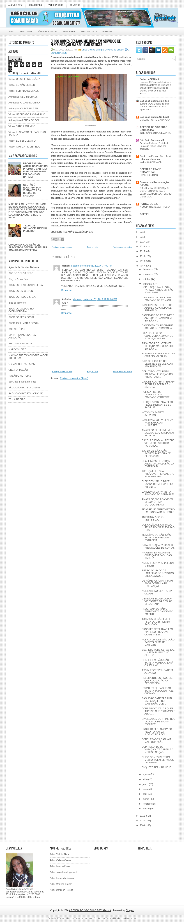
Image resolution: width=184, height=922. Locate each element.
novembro (148, 274)
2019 (143, 232)
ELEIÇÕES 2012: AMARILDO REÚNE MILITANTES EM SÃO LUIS (157, 405)
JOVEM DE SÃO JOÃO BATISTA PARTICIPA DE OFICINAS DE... (156, 453)
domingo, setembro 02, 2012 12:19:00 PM (95, 299)
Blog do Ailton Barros (19, 279)
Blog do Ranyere (17, 302)
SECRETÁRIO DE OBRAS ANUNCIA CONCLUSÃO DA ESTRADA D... (158, 464)
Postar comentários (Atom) (74, 378)
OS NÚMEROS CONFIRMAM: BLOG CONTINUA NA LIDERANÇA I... (158, 583)
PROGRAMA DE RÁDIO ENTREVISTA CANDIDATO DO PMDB (157, 612)
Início (11, 31)
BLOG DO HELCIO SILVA (22, 297)
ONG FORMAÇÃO (18, 370)
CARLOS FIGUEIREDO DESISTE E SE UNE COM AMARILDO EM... (157, 364)
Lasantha (88, 918)
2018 (143, 237)
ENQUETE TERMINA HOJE (156, 767)
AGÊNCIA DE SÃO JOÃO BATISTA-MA (153, 128)
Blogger (130, 910)
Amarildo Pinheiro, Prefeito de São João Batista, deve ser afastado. (154, 146)
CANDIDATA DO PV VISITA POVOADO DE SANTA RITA (158, 493)
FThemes (61, 918)
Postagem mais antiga (122, 247)
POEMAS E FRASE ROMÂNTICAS (150, 170)
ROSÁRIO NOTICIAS (19, 375)
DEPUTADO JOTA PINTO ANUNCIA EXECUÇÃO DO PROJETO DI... (157, 374)
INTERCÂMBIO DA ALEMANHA (155, 133)
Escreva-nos (26, 31)
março (146, 799)
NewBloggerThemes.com (125, 918)
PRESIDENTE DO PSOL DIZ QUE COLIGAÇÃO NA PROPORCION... (157, 681)
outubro (147, 279)
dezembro (148, 269)
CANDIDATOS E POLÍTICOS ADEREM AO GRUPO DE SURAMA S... (157, 308)
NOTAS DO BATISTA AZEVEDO (153, 414)
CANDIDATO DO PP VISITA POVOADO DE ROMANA (156, 299)
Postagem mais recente (62, 247)
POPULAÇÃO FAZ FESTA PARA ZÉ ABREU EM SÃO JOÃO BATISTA (157, 290)
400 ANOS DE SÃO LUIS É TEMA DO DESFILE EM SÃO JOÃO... (156, 622)
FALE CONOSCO (55, 5)
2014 (143, 256)
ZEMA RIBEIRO (16, 399)
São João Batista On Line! (154, 117)
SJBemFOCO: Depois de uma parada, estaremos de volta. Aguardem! (154, 107)
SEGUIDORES (35, 5)
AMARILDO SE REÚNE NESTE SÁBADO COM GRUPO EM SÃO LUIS (158, 433)
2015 (143, 251)
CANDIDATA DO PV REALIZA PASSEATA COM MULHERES (157, 423)
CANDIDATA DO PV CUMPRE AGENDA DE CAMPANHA (158, 327)
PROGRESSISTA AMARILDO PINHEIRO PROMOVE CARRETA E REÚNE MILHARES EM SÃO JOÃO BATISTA (35, 170)
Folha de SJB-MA (149, 79)
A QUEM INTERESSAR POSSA (155, 207)
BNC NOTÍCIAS (16, 329)
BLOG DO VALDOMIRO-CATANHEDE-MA (21, 310)
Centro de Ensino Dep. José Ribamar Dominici (155, 157)
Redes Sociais (89, 31)
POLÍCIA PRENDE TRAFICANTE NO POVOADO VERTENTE (156, 395)
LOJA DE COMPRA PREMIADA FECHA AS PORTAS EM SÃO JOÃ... (158, 384)
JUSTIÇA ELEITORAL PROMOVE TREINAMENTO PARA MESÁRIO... (158, 474)
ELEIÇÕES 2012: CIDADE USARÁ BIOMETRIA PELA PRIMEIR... (157, 484)
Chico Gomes (88, 50)
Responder (66, 290)
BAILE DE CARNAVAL (151, 162)
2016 (143, 246)
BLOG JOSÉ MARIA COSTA (23, 323)
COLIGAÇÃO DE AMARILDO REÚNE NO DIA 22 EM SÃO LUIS (158, 527)
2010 (143, 820)
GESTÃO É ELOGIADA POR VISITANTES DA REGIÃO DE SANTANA (32, 190)
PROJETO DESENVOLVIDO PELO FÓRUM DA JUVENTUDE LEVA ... (157, 732)
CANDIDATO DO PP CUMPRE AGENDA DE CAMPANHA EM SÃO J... (158, 318)
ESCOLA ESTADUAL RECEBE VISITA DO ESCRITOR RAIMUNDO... (158, 443)
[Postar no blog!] (56, 239)
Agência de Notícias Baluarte (23, 267)
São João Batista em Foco (22, 381)
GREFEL (144, 214)
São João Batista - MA (152, 140)
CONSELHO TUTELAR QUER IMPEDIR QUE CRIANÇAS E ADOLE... (158, 711)
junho (146, 784)
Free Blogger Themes (103, 918)
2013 (143, 261)
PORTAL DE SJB (149, 204)
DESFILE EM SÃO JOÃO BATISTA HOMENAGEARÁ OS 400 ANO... (157, 663)
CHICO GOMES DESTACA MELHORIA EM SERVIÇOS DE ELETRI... (158, 760)
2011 (143, 815)
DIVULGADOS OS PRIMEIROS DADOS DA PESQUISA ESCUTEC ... (158, 722)
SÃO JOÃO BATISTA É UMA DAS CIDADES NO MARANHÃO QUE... (157, 701)
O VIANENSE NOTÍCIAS (21, 364)
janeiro (146, 808)
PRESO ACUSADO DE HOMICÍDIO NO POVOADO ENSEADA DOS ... (158, 573)
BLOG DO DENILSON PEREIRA (25, 285)
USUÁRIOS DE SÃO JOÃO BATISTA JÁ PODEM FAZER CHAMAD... (158, 691)
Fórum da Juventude (47, 31)
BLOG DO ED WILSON (20, 291)
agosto (146, 774)
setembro (148, 284)
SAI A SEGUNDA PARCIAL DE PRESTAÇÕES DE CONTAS (158, 546)
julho (145, 779)
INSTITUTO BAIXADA (20, 343)
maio (145, 789)
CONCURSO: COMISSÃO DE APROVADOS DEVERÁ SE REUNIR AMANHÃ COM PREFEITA (27, 247)
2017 (143, 241)
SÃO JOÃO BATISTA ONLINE (24, 387)
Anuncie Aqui (69, 31)
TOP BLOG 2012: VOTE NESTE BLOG (154, 518)
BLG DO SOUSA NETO (20, 273)
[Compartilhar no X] (59, 239)
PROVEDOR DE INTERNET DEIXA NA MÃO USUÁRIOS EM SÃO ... (158, 346)
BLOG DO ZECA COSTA (21, 317)
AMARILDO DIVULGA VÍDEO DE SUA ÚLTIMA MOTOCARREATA (157, 502)
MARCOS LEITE (17, 349)
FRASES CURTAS (149, 175)
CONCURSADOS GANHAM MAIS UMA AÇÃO (156, 740)
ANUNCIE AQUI (15, 5)
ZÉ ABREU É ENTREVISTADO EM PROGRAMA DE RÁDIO (158, 511)
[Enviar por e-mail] (52, 239)
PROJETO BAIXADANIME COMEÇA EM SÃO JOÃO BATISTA (157, 555)
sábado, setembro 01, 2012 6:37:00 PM (91, 265)
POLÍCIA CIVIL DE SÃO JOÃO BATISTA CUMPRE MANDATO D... (158, 642)
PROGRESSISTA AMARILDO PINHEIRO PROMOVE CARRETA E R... (157, 632)
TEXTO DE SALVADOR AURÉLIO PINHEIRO (35, 228)
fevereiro (147, 803)
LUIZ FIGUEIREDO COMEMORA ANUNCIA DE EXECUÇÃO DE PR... (157, 336)
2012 (143, 266)
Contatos (107, 31)
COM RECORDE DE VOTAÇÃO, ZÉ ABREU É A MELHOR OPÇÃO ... (157, 750)
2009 (143, 825)
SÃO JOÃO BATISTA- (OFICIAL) (25, 393)
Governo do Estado (114, 50)
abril (145, 794)
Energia (100, 50)
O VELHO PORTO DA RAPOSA (155, 120)
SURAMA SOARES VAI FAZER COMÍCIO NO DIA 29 (158, 355)
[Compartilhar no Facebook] (62, 239)
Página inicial (92, 247)
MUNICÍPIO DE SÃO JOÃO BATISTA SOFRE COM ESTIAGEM (156, 538)
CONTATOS (75, 5)
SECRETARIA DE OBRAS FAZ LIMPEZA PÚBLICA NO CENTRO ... (158, 652)
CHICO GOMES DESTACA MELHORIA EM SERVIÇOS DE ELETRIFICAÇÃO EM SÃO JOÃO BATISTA (86, 42)
